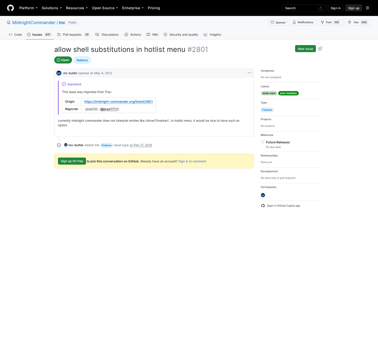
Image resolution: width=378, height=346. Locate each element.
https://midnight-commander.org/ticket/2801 (118, 101)
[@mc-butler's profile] (58, 72)
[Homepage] (10, 7)
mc (62, 22)
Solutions (50, 8)
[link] (74, 145)
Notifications (305, 22)
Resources (75, 8)
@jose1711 (109, 109)
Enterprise (131, 8)
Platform (26, 8)
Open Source (103, 8)
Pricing (154, 8)
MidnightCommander (34, 22)
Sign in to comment (192, 161)
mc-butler (70, 73)
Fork (332, 22)
